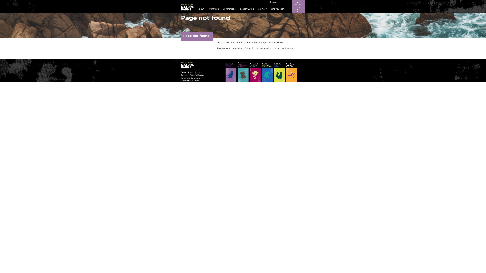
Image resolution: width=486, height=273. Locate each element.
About (201, 9)
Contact (262, 9)
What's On (214, 9)
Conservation (247, 9)
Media (197, 81)
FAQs (183, 72)
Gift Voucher (277, 9)
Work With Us (187, 81)
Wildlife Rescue (197, 75)
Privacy (198, 72)
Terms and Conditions (190, 78)
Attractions (229, 9)
